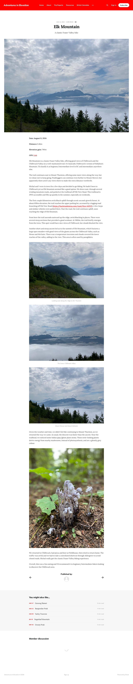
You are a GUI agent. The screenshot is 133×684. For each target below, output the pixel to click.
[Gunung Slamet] (66, 603)
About (49, 5)
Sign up (66, 674)
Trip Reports (58, 5)
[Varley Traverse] (66, 614)
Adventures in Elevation (16, 5)
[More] (92, 5)
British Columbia (83, 5)
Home (41, 5)
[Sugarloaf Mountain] (66, 619)
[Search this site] (107, 5)
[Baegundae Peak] (66, 608)
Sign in (113, 5)
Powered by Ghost (123, 674)
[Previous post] (30, 577)
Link (35, 155)
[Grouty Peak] (66, 624)
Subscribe (123, 5)
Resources (70, 5)
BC (76, 22)
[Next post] (102, 577)
